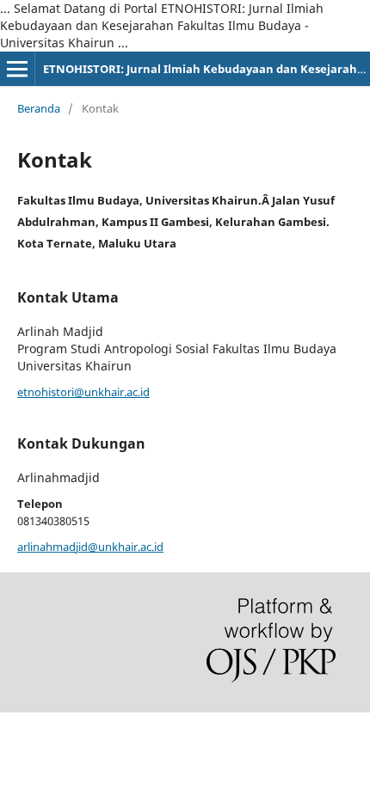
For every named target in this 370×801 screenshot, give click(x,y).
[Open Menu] (17, 69)
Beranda (38, 108)
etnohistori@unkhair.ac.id (83, 392)
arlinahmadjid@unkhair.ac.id (90, 546)
